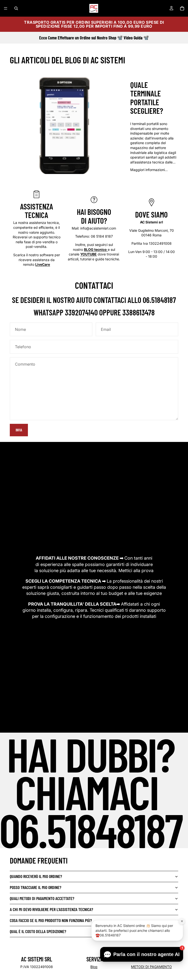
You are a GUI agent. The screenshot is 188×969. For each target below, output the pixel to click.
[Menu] (5, 8)
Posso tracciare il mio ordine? (35, 887)
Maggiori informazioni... (149, 170)
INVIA (19, 430)
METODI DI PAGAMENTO (151, 967)
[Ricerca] (16, 8)
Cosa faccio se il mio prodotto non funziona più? (51, 920)
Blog (93, 967)
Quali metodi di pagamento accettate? (42, 898)
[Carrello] (182, 8)
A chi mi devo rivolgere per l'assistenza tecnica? (51, 909)
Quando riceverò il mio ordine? (36, 876)
